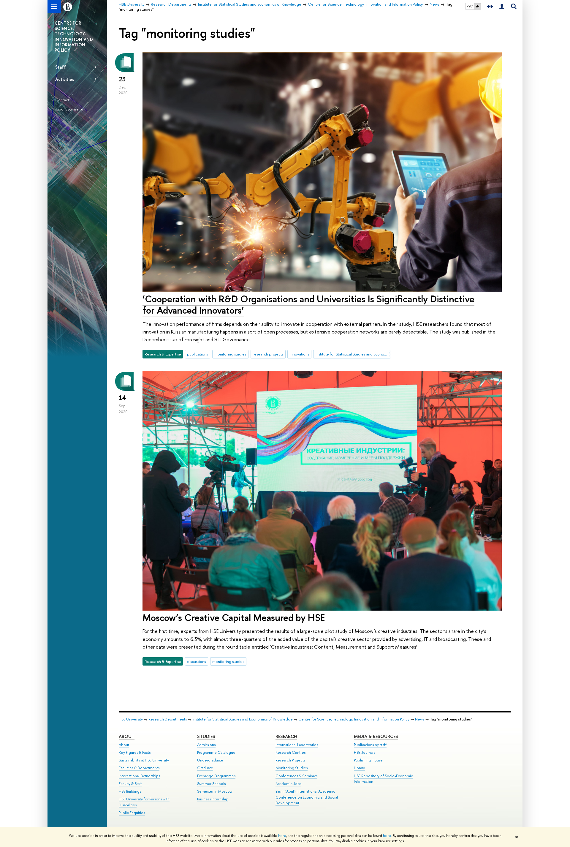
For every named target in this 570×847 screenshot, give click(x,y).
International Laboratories (297, 744)
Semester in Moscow (214, 791)
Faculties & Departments (139, 767)
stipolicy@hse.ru (69, 109)
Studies (206, 736)
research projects (268, 354)
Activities (64, 79)
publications (197, 354)
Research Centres (290, 752)
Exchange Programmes (216, 775)
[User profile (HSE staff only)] (501, 6)
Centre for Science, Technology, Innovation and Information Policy (353, 719)
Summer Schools (211, 783)
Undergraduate (210, 760)
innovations (299, 354)
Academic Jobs (288, 783)
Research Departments (167, 719)
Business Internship (212, 799)
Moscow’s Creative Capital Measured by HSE (233, 617)
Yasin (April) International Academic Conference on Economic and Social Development (307, 797)
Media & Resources (376, 736)
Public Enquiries (132, 812)
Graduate (205, 767)
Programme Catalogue (216, 752)
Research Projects (290, 760)
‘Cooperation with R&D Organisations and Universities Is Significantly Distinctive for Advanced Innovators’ (308, 304)
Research (286, 736)
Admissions (206, 744)
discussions (196, 661)
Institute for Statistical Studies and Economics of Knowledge (353, 354)
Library (359, 767)
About (126, 736)
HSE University (131, 719)
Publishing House (368, 760)
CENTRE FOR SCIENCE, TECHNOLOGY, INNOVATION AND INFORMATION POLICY (74, 36)
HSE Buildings (130, 791)
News (419, 719)
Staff (60, 67)
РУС (470, 6)
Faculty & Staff (130, 783)
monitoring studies (230, 354)
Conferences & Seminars (296, 775)
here (282, 835)
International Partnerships (139, 775)
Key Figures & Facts (135, 752)
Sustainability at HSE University (144, 760)
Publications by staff (370, 744)
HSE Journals (364, 752)
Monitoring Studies (292, 767)
